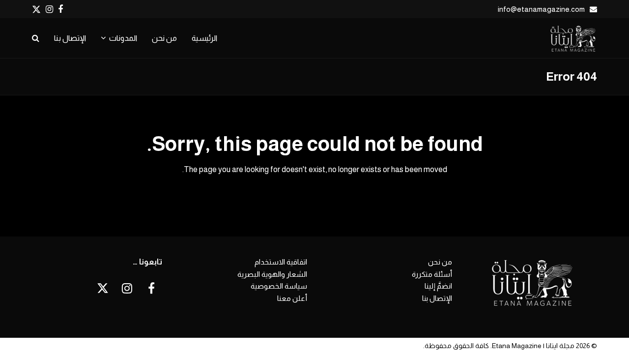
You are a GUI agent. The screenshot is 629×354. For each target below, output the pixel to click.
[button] (36, 38)
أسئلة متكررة (432, 274)
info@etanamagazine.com (541, 9)
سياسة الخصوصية (279, 286)
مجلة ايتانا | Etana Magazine (533, 346)
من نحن (440, 262)
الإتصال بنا (437, 298)
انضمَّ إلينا (438, 286)
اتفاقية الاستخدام (281, 262)
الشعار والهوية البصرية (272, 274)
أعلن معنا (292, 298)
